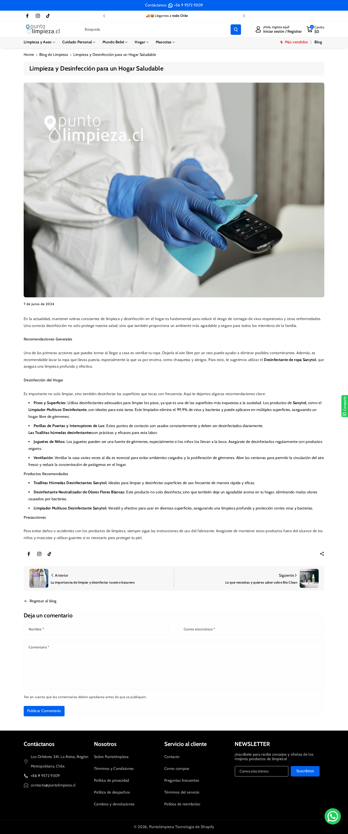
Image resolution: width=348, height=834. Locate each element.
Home (29, 54)
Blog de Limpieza (53, 54)
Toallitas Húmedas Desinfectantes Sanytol (70, 483)
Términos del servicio (181, 792)
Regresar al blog (43, 601)
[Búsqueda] (236, 29)
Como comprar (177, 768)
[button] (39, 42)
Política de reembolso (182, 804)
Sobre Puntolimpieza (111, 756)
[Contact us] (333, 816)
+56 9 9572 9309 (188, 5)
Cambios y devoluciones (114, 804)
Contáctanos (39, 743)
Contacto (171, 756)
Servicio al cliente (185, 743)
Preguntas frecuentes (181, 780)
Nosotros (105, 743)
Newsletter (252, 743)
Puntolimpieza (161, 827)
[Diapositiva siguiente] (244, 16)
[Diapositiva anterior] (104, 16)
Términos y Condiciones (114, 768)
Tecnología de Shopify (194, 827)
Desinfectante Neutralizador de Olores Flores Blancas (79, 492)
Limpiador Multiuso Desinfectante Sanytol (70, 508)
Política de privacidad (111, 780)
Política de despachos (112, 792)
